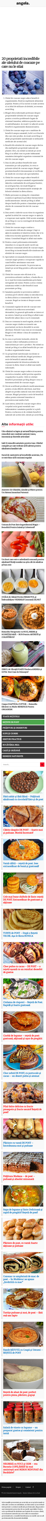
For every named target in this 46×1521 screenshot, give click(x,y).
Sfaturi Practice (12, 739)
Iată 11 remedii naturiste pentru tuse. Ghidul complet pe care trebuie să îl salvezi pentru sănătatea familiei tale (22, 446)
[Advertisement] (23, 33)
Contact (28, 1487)
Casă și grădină (11, 750)
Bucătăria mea (11, 745)
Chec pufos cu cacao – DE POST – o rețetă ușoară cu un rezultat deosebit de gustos (22, 969)
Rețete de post (11, 722)
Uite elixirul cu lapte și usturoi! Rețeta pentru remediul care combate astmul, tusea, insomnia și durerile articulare (22, 434)
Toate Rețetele (11, 716)
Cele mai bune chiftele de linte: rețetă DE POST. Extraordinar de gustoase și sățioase (23, 899)
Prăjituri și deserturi (15, 728)
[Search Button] (42, 764)
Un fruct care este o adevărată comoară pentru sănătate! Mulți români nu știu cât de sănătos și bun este (23, 562)
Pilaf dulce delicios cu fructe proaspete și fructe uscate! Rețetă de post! (22, 1109)
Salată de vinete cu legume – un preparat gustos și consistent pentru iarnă (23, 1430)
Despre (18, 1487)
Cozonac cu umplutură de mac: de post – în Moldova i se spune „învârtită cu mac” (21, 1279)
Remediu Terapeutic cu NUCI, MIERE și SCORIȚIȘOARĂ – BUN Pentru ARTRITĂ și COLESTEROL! (21, 634)
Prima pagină (6, 1487)
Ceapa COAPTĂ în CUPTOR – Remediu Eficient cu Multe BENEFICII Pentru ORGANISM (19, 707)
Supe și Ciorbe (10, 733)
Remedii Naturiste (13, 756)
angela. (23, 3)
